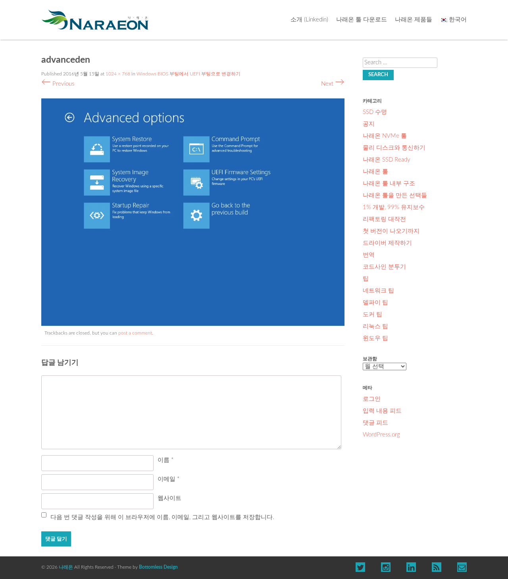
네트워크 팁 (378, 291)
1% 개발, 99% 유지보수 (394, 207)
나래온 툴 (375, 172)
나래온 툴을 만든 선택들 (395, 195)
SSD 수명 (375, 112)
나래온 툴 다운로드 (361, 20)
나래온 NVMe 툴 (385, 136)
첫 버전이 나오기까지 (391, 231)
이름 (165, 460)
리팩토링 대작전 (384, 219)
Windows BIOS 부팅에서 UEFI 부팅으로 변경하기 (189, 73)
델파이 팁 (375, 303)
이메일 (168, 479)
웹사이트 (169, 498)
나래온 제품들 (413, 20)
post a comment (135, 333)
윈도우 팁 (375, 338)
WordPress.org (381, 435)
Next (332, 84)
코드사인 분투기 (384, 267)
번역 (369, 255)
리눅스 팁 (375, 326)
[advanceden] (192, 324)
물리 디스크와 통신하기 (394, 148)
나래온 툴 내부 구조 (389, 184)
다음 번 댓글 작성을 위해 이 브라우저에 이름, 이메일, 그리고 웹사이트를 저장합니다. (162, 517)
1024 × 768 (118, 73)
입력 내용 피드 (382, 411)
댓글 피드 (375, 423)
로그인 (372, 399)
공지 (369, 124)
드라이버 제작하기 (387, 243)
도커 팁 (372, 314)
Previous (57, 84)
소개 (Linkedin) (309, 20)
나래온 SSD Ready (386, 160)
